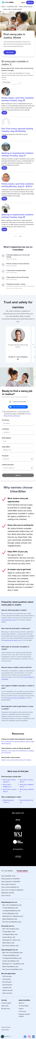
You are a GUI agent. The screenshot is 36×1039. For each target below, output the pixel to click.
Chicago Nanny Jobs (8, 931)
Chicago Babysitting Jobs (10, 908)
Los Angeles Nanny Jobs (9, 934)
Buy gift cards (5, 1008)
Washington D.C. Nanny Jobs (11, 940)
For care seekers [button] (7, 871)
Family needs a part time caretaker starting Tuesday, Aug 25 (17, 99)
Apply (4, 113)
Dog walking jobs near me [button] (9, 950)
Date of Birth (6, 447)
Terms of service (5, 1027)
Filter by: (4, 79)
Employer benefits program (24, 1015)
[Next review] (33, 344)
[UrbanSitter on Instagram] (28, 1037)
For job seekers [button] (22, 871)
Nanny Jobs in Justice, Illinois (12, 9)
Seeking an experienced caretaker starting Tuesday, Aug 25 (17, 216)
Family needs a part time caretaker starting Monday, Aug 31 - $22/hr (17, 185)
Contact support (6, 1003)
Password (5, 456)
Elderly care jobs (7, 990)
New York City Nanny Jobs (10, 929)
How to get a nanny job (8, 884)
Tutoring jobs (6, 979)
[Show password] (32, 459)
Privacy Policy (5, 1030)
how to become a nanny (8, 620)
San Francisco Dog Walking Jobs (12, 969)
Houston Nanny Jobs (8, 937)
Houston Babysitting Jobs (10, 913)
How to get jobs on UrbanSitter (10, 881)
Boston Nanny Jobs (8, 943)
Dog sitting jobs (7, 985)
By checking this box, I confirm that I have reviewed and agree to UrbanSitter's (17, 414)
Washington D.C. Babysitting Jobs (12, 916)
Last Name (5, 429)
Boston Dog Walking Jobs (10, 966)
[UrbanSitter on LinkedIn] (33, 1037)
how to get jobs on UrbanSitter (16, 698)
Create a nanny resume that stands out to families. (16, 760)
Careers (21, 1008)
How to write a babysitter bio (10, 887)
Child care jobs (7, 976)
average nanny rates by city (12, 640)
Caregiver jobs (6, 987)
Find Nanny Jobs (12, 6)
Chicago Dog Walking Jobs (10, 955)
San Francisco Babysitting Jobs (11, 922)
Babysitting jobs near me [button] (9, 902)
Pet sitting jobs (6, 982)
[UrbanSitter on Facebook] (24, 1037)
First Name (5, 420)
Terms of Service (14, 416)
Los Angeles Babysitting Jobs (11, 911)
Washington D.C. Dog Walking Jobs (13, 964)
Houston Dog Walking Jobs (10, 961)
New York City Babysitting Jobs (12, 905)
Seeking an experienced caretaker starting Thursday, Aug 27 (17, 154)
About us (21, 1003)
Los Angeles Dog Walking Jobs (11, 958)
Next (20, 236)
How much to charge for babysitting (12, 890)
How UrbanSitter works (8, 876)
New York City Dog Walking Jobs (12, 952)
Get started (9, 52)
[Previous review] (3, 344)
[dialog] (2, 1036)
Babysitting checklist (7, 893)
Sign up (30, 2)
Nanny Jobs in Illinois (25, 6)
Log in (23, 2)
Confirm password (8, 465)
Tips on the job (5, 895)
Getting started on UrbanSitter (10, 879)
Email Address (6, 438)
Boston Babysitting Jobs (9, 919)
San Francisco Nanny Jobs (10, 945)
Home (3, 6)
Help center (5, 1006)
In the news (22, 1011)
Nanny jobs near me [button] (7, 926)
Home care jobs (7, 993)
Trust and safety (23, 1006)
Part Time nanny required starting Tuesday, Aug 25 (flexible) (17, 130)
